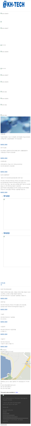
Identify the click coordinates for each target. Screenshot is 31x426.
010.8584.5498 (19, 141)
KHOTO (5, 412)
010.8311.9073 (20, 155)
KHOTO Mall (6, 413)
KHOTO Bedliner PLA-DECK (10, 417)
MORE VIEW (4, 144)
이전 (2, 283)
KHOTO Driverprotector (9, 415)
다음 (4, 283)
